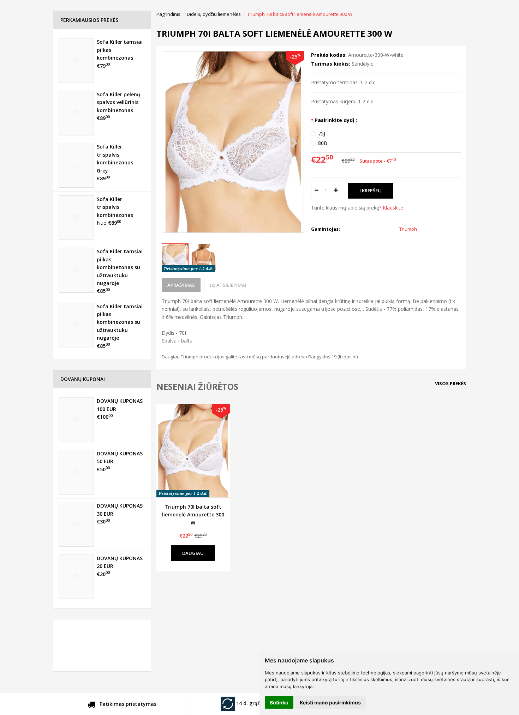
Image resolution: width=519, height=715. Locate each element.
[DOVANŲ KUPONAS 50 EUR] (76, 472)
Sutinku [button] (279, 702)
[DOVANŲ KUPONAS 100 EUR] (76, 419)
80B (322, 143)
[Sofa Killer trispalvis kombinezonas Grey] (76, 165)
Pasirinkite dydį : (336, 120)
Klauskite (393, 207)
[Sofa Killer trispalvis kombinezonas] (76, 217)
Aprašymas (181, 285)
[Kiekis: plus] (336, 190)
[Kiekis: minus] (316, 190)
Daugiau (193, 553)
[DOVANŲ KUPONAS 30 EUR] (76, 524)
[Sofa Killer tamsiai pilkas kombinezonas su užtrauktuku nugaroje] (76, 270)
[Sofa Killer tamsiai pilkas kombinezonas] (76, 60)
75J (321, 133)
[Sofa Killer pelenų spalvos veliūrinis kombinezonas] (76, 113)
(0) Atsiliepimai (228, 285)
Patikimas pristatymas (127, 704)
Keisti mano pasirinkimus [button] (330, 702)
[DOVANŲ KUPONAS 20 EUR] (76, 577)
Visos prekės (450, 383)
